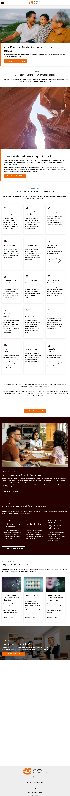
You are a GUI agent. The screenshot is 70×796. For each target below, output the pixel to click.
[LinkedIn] (36, 777)
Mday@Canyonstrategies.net (35, 782)
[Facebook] (33, 777)
